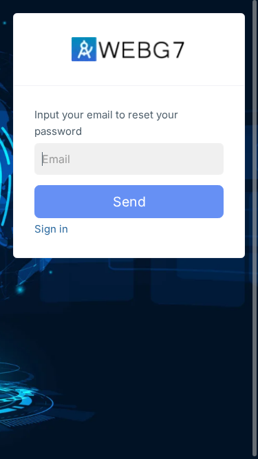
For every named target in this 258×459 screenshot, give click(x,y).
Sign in (51, 228)
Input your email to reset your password (106, 123)
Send (129, 201)
